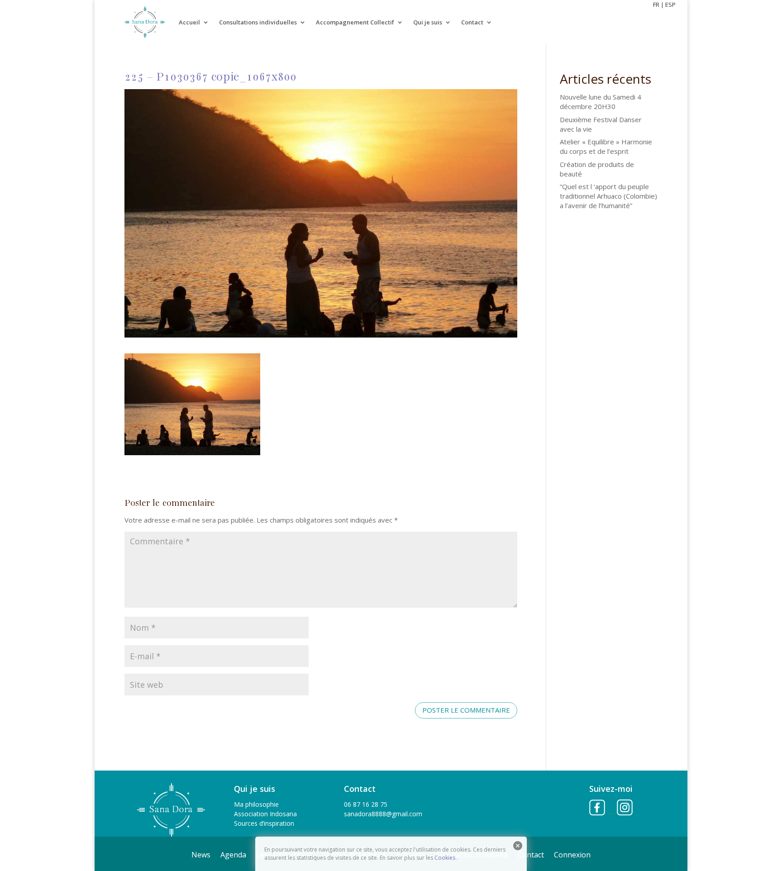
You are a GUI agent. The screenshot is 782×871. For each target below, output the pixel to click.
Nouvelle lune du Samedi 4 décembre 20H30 (600, 101)
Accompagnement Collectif (355, 22)
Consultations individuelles (258, 22)
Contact (472, 22)
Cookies (444, 857)
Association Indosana (265, 813)
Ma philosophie (256, 804)
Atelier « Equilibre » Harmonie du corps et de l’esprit (606, 146)
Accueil (189, 22)
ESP (670, 4)
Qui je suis (427, 22)
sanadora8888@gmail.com (383, 813)
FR (656, 4)
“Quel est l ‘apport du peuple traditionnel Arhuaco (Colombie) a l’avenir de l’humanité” (608, 196)
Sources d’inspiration (264, 823)
